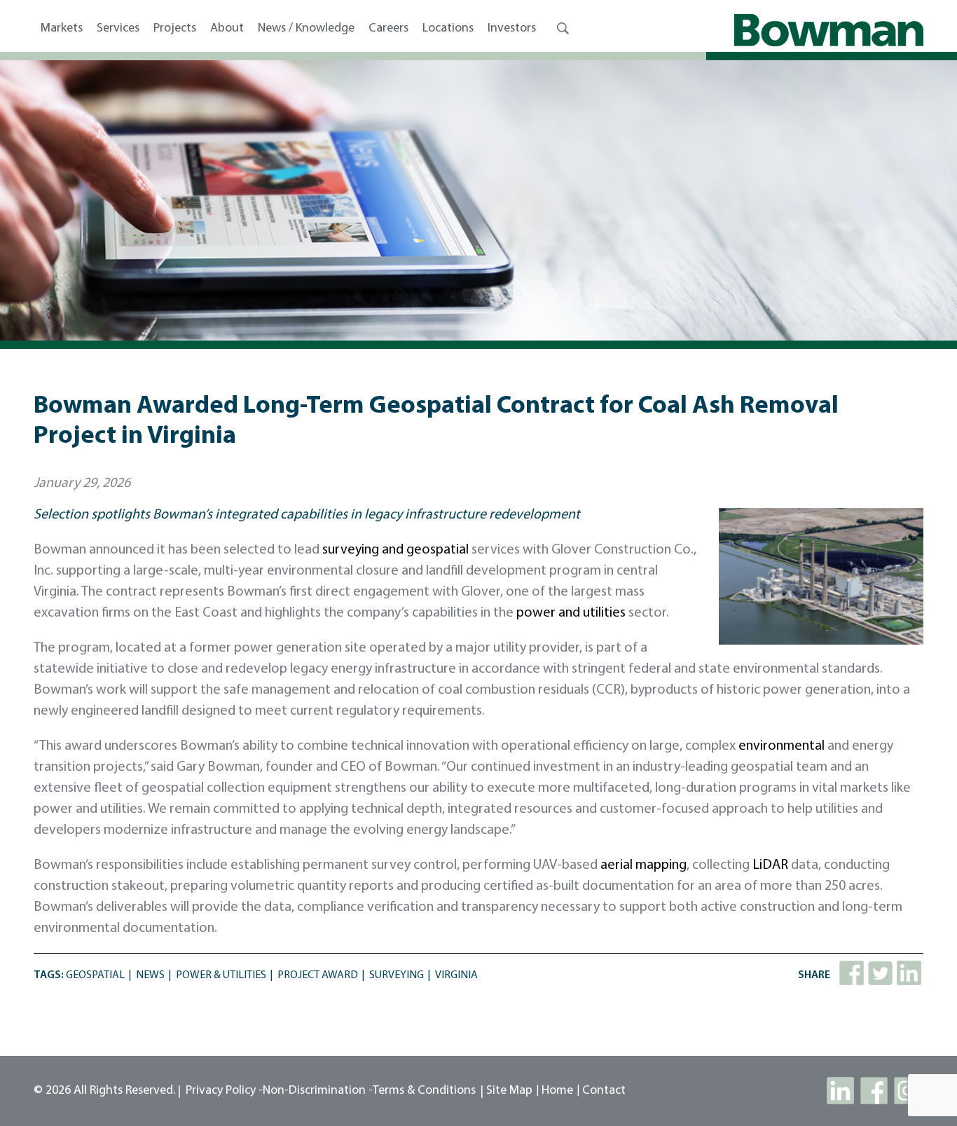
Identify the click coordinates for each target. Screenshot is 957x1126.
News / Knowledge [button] (306, 28)
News (150, 975)
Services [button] (118, 28)
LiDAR (770, 865)
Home (557, 1091)
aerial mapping (643, 865)
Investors (512, 28)
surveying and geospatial (395, 550)
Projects (174, 28)
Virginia (456, 975)
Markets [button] (62, 28)
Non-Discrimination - (318, 1091)
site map (509, 1091)
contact (604, 1091)
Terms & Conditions (424, 1091)
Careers (388, 28)
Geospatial (95, 975)
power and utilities (571, 613)
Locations (448, 28)
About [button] (227, 28)
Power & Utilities (221, 975)
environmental (781, 746)
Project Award (317, 975)
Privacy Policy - (224, 1091)
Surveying (396, 975)
